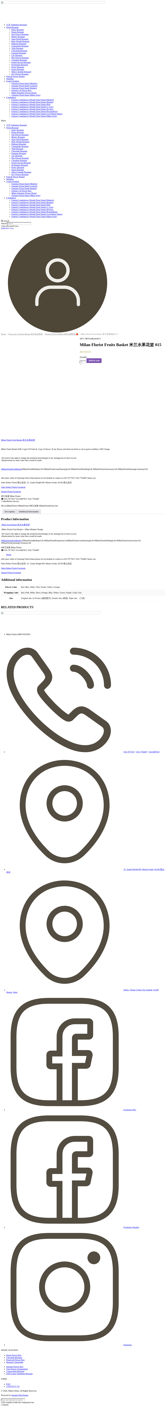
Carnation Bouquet (19, 60)
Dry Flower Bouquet (20, 74)
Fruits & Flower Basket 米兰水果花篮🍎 (61, 334)
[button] (83, 120)
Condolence (11, 97)
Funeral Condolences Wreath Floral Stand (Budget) (32, 102)
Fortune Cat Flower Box (21, 90)
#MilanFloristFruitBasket (11, 469)
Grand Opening (12, 81)
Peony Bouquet (17, 67)
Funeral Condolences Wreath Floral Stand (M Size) (32, 109)
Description (10, 512)
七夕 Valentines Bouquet (16, 25)
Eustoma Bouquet (18, 53)
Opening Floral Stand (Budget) (24, 88)
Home (3, 334)
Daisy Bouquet (17, 30)
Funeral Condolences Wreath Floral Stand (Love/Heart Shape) (36, 114)
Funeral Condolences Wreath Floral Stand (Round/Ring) (34, 111)
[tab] (9, 511)
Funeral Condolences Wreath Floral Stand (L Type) (32, 107)
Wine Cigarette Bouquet (21, 72)
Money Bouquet (18, 37)
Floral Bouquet (12, 27)
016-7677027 (129, 752)
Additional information (28, 512)
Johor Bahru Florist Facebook (13, 487)
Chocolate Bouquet (19, 51)
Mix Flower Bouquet (20, 58)
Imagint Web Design (19, 1395)
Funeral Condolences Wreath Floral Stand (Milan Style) (34, 116)
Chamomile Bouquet (19, 46)
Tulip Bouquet (17, 48)
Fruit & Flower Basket (15, 76)
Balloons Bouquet (18, 44)
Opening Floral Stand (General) (24, 86)
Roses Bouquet (17, 32)
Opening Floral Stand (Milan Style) (25, 95)
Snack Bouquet (17, 69)
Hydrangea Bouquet (19, 65)
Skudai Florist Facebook (11, 492)
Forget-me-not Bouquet (21, 62)
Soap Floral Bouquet (19, 39)
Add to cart (94, 360)
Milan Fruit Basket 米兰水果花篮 (15, 525)
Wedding (10, 79)
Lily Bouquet (16, 55)
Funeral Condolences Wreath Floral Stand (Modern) (32, 100)
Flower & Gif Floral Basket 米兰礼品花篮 (25, 334)
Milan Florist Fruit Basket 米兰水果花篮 (18, 440)
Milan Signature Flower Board (23, 93)
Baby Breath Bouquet (20, 41)
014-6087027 (154, 752)
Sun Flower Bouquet (20, 34)
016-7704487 (141, 752)
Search (4, 223)
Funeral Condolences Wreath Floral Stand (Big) (30, 104)
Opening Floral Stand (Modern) (24, 83)
